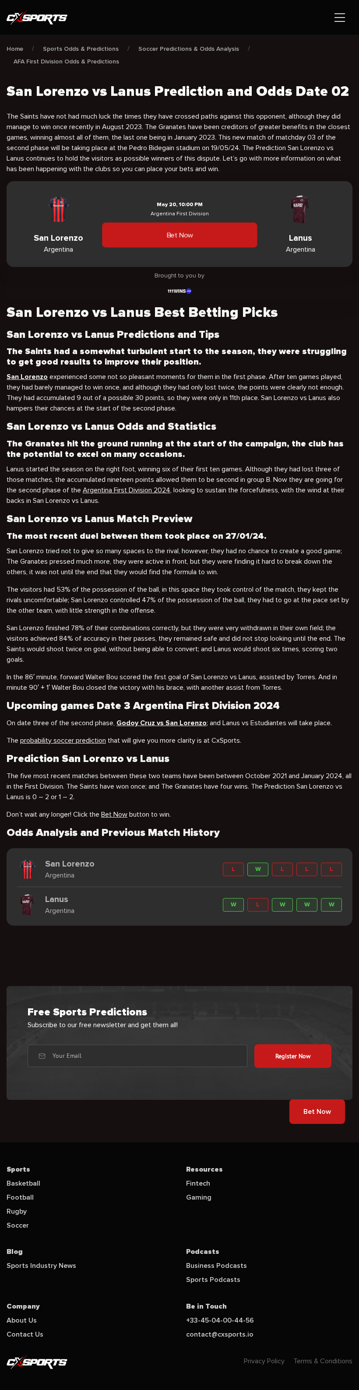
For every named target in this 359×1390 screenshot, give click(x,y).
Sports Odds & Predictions (81, 49)
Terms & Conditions (322, 1361)
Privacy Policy (264, 1361)
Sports (18, 1169)
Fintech (198, 1183)
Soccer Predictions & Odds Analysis (188, 49)
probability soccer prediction (63, 740)
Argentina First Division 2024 (126, 490)
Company (23, 1306)
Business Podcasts (216, 1265)
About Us (22, 1320)
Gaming (198, 1197)
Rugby (17, 1211)
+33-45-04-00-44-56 (220, 1320)
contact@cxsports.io (219, 1334)
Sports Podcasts (213, 1279)
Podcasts (202, 1251)
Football (20, 1197)
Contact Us (25, 1334)
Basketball (23, 1183)
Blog (15, 1251)
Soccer (18, 1225)
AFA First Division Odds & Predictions (66, 61)
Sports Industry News (41, 1265)
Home (15, 49)
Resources (204, 1169)
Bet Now (179, 235)
